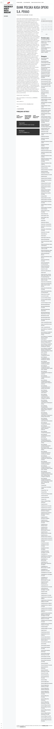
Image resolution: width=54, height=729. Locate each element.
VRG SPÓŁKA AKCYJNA (45, 39)
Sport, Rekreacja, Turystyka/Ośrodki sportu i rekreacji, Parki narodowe (45, 387)
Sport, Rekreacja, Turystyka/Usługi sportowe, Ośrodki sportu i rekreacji (46, 452)
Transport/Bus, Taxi (44, 490)
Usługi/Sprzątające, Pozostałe (46, 628)
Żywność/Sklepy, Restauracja (46, 717)
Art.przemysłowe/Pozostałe (46, 79)
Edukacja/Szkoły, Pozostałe (46, 183)
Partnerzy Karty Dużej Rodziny (8, 9)
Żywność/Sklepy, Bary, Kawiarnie (46, 683)
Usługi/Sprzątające (44, 626)
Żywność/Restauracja (45, 674)
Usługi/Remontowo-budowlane (46, 608)
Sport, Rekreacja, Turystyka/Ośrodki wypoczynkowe (44, 391)
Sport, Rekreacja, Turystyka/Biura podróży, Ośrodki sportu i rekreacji (45, 358)
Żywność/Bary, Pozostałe (45, 656)
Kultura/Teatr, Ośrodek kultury (46, 281)
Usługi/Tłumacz (44, 630)
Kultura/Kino (43, 220)
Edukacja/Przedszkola (45, 136)
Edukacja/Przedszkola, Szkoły (46, 150)
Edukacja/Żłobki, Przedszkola (46, 199)
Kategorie (6, 16)
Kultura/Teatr (43, 272)
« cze (46, 34)
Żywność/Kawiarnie (44, 663)
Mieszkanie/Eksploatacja (45, 304)
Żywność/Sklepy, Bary (45, 681)
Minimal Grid (45, 725)
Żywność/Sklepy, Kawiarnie (46, 705)
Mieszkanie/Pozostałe (45, 315)
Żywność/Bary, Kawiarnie (45, 645)
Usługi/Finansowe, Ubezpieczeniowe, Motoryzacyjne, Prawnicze (45, 529)
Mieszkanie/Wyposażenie (45, 317)
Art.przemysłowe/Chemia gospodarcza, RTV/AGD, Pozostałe (45, 76)
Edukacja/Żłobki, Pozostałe (46, 197)
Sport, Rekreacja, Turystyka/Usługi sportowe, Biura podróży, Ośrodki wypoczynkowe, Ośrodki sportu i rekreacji (46, 447)
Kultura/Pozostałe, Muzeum (46, 270)
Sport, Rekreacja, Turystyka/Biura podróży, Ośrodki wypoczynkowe (45, 362)
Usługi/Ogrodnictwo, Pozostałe (46, 586)
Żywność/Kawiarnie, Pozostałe (46, 665)
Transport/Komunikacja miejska (46, 493)
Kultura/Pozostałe (44, 268)
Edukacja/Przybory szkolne (46, 166)
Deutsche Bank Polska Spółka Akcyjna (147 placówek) (28, 117)
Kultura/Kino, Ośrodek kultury (46, 224)
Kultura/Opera (43, 235)
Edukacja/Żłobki (44, 196)
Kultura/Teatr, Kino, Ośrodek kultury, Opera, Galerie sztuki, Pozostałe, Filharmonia (46, 275)
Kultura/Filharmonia (44, 213)
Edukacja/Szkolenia (44, 167)
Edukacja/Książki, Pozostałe (46, 97)
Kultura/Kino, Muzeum (45, 222)
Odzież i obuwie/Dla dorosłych (46, 322)
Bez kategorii (43, 89)
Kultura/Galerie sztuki (45, 215)
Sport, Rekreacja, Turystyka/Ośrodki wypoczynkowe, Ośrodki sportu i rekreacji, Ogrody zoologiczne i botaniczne (46, 408)
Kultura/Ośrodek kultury (45, 239)
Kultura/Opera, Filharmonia (45, 237)
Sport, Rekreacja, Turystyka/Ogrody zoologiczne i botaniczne (46, 372)
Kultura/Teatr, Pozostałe (45, 294)
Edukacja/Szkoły (44, 176)
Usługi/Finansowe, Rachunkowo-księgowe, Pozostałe (45, 521)
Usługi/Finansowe (44, 504)
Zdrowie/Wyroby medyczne (46, 641)
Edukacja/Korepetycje (45, 90)
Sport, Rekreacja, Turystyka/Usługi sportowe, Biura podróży (46, 436)
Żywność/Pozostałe (44, 673)
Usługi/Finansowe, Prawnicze (46, 507)
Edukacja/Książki (44, 95)
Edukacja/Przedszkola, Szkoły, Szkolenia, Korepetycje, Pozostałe (46, 160)
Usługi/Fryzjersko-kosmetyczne (46, 538)
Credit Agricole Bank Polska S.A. (20, 116)
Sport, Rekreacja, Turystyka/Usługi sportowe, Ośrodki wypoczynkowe (46, 462)
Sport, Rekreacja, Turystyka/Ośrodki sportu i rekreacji (45, 377)
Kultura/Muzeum (44, 233)
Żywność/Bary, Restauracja (46, 658)
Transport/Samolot (44, 495)
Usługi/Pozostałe (44, 591)
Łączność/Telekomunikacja (46, 297)
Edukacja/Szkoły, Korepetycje (46, 178)
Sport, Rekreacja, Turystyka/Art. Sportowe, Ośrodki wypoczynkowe (46, 338)
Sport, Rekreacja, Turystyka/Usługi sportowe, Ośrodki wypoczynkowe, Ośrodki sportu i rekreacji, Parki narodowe (46, 481)
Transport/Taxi (43, 499)
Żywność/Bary (43, 643)
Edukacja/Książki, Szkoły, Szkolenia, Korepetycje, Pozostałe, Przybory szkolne (46, 125)
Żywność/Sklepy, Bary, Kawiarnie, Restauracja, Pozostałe (45, 692)
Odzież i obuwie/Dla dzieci (45, 327)
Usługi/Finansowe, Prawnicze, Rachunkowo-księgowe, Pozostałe (46, 514)
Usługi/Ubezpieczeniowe (45, 632)
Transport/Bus (43, 485)
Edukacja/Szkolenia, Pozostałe (46, 174)
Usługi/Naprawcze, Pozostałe (46, 572)
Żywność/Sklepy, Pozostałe (46, 716)
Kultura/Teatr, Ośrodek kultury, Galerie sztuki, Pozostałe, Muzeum (46, 285)
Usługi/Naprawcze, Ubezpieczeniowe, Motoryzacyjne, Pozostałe (45, 579)
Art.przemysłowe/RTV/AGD (46, 81)
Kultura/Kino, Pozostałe (45, 232)
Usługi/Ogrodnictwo (44, 584)
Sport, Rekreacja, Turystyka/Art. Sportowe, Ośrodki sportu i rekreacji (46, 333)
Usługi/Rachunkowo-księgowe (46, 603)
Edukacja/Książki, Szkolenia (46, 108)
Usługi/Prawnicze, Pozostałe (46, 595)
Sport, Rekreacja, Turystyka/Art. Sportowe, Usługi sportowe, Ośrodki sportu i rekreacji (46, 345)
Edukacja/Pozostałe (44, 131)
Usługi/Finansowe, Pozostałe (46, 505)
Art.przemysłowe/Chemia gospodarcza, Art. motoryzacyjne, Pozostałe (45, 69)
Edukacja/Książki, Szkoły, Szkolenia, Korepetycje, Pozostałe (45, 121)
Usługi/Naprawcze (44, 554)
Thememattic (23, 726)
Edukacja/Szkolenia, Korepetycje (46, 169)
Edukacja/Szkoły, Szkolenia (46, 184)
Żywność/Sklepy (44, 679)
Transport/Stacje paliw (45, 497)
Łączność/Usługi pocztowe (46, 302)
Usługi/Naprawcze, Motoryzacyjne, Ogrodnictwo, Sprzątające (46, 563)
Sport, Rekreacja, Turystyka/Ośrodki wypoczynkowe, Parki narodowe (46, 419)
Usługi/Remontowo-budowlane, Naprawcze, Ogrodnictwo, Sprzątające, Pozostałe (46, 614)
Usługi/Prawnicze (44, 593)
